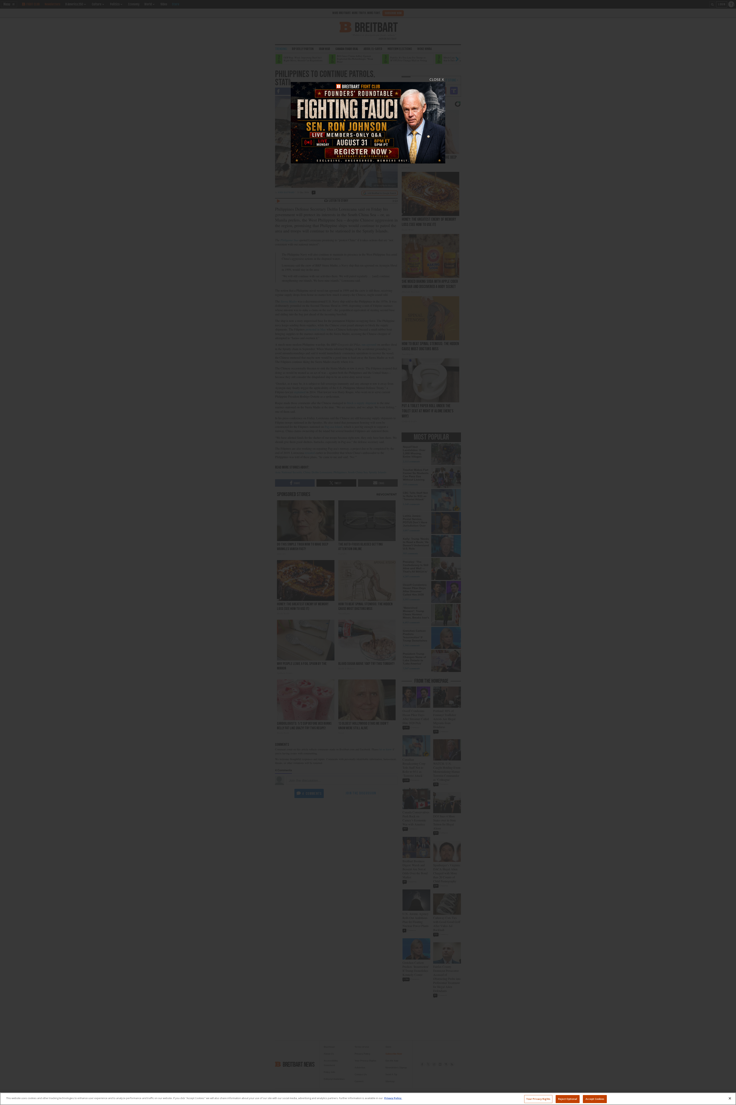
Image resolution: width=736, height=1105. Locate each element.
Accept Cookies (595, 1099)
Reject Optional (567, 1099)
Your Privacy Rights (538, 1099)
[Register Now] (368, 120)
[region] (368, 1099)
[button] (368, 552)
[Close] (730, 1098)
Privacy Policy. (393, 1098)
